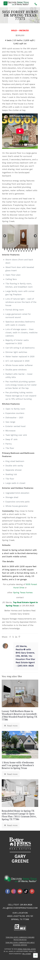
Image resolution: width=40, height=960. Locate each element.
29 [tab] (13, 251)
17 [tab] (12, 249)
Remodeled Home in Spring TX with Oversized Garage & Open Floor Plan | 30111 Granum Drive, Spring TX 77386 (19, 815)
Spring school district (21, 550)
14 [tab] (4, 249)
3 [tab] (9, 248)
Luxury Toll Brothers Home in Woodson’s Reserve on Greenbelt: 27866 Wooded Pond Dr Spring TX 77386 (19, 715)
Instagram (13, 891)
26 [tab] (35, 249)
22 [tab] (25, 249)
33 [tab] (23, 251)
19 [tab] (17, 249)
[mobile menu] (5, 3)
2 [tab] (7, 248)
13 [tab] (35, 248)
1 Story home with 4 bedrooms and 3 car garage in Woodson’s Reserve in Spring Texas (18, 765)
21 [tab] (22, 249)
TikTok (26, 891)
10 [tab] (27, 248)
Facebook (7, 891)
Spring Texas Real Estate (26, 949)
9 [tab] (25, 248)
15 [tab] (7, 249)
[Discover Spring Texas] (18, 3)
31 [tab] (18, 251)
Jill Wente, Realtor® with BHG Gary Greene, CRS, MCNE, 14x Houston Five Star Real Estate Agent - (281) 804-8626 (25, 656)
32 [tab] (21, 251)
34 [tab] (26, 251)
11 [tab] (30, 248)
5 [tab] (14, 248)
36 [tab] (31, 251)
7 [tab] (20, 248)
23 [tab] (27, 249)
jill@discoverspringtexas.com (20, 908)
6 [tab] (17, 248)
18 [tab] (14, 249)
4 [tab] (12, 248)
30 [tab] (16, 251)
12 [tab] (32, 248)
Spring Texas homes (23, 592)
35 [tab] (29, 251)
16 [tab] (9, 249)
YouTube (19, 891)
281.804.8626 (28, 605)
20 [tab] (20, 249)
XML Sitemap (26, 954)
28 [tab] (11, 251)
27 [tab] (8, 251)
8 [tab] (22, 248)
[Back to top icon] (35, 955)
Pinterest (32, 891)
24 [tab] (30, 249)
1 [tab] (4, 248)
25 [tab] (32, 249)
